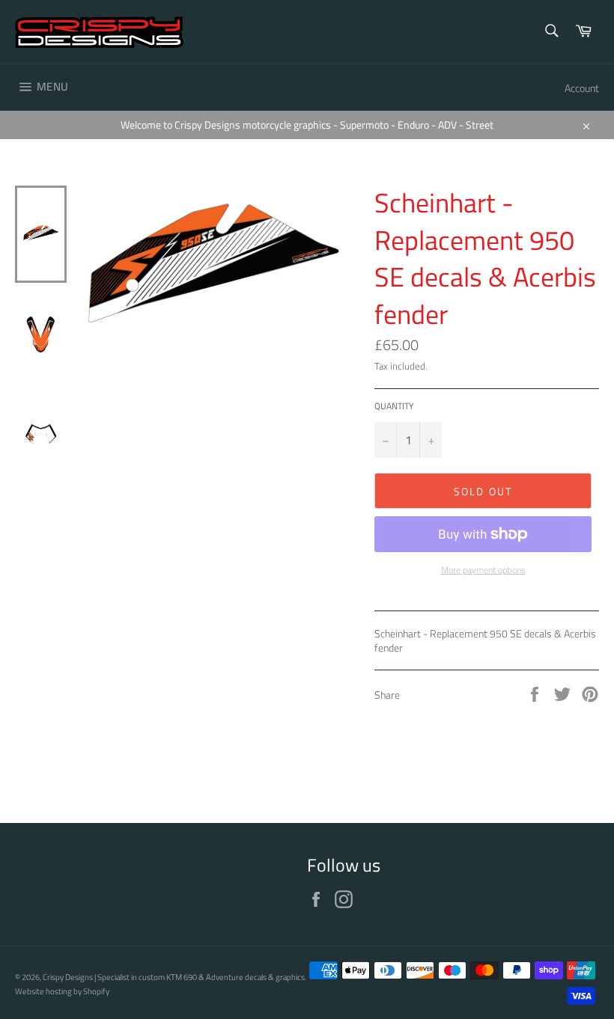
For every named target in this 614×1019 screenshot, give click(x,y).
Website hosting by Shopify (62, 991)
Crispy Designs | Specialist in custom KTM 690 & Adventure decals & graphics (174, 976)
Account (582, 88)
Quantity (393, 406)
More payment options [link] (483, 570)
